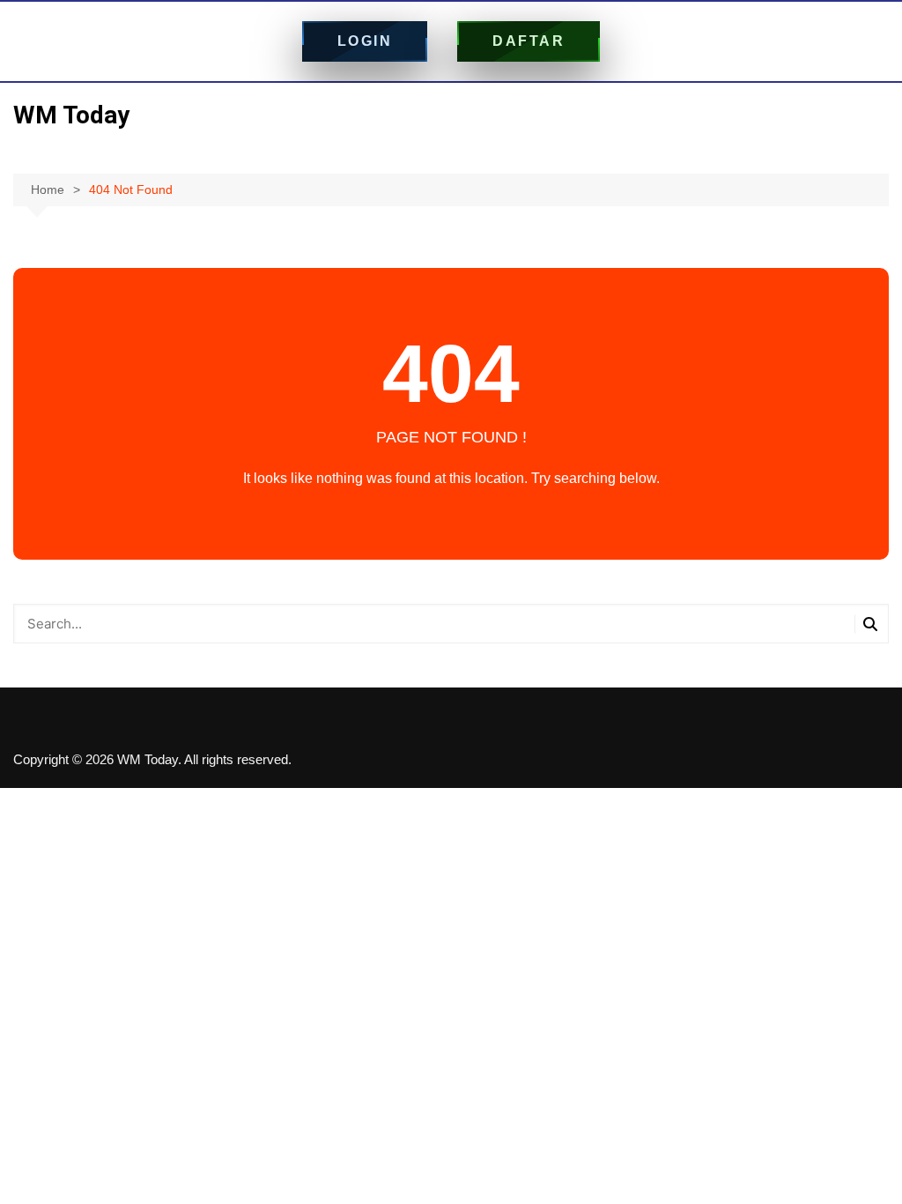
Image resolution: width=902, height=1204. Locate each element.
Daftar (528, 40)
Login (365, 40)
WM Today (71, 115)
